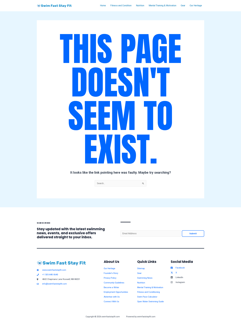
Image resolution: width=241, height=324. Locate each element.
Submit (193, 233)
